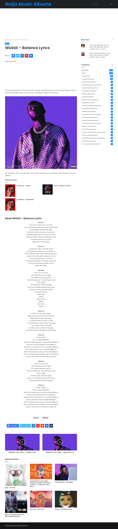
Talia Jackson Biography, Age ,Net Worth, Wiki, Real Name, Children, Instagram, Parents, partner (99, 47)
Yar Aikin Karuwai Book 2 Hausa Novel (93, 138)
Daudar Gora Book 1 (88, 96)
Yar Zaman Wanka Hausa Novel (91, 105)
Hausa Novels (86, 76)
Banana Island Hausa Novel (90, 120)
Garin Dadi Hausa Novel (89, 91)
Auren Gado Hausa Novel (89, 108)
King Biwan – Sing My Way (25, 199)
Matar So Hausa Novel (89, 126)
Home (8, 39)
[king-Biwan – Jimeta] (10, 190)
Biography (85, 70)
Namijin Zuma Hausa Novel (90, 99)
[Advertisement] (59, 23)
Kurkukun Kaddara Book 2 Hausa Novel (93, 132)
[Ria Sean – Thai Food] (41, 499)
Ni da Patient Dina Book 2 (89, 117)
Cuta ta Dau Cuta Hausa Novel (91, 114)
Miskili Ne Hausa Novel (89, 111)
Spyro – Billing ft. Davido (62, 186)
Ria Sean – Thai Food (37, 509)
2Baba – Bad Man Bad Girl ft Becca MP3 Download (14, 515)
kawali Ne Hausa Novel (89, 141)
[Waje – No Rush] (16, 475)
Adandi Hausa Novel (88, 102)
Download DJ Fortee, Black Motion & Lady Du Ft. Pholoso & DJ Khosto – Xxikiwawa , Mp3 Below (40, 483)
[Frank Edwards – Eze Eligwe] (66, 472)
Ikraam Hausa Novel (88, 79)
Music (12, 39)
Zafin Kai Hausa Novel (88, 82)
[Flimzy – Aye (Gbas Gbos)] (66, 499)
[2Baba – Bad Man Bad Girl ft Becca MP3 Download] (16, 502)
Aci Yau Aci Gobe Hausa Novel (91, 144)
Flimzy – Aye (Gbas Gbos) (63, 509)
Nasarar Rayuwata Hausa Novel (91, 85)
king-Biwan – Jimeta (24, 186)
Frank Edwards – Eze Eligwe (64, 482)
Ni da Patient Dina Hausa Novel (91, 123)
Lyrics (36, 418)
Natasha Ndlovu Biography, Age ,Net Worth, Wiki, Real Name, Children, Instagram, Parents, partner (100, 55)
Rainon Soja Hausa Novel (89, 135)
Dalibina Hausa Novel (88, 94)
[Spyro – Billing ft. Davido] (47, 189)
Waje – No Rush (10, 488)
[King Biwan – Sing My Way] (10, 204)
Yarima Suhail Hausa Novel (90, 88)
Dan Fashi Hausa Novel (89, 129)
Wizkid (45, 418)
